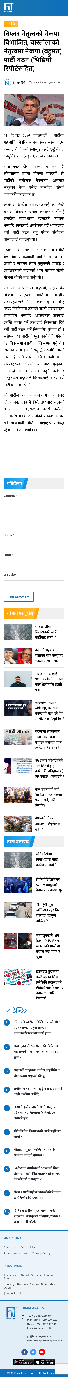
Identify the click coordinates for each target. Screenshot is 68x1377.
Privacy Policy (41, 1253)
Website (10, 574)
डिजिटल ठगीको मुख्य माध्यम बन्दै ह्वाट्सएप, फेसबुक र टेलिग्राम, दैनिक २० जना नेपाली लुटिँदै (38, 1216)
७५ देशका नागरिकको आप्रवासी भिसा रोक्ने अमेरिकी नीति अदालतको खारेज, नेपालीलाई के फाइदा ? (37, 1174)
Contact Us (28, 1247)
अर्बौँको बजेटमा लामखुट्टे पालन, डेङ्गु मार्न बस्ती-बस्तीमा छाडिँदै (38, 1091)
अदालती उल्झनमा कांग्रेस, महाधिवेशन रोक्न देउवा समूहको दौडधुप (37, 1073)
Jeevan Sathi (12, 1293)
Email (9, 555)
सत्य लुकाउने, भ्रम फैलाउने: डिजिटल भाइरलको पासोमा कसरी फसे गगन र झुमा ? (36, 1051)
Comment (12, 496)
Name (9, 535)
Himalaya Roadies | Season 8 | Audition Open (30, 1285)
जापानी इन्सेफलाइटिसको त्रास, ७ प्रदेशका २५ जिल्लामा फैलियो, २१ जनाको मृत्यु (34, 1113)
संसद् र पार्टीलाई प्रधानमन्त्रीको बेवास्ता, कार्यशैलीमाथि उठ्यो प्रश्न (37, 1195)
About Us (10, 1247)
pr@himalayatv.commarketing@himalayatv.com (45, 1338)
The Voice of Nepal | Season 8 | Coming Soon (29, 1276)
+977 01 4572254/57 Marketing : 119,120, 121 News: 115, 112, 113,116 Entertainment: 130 (42, 1322)
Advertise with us (15, 1253)
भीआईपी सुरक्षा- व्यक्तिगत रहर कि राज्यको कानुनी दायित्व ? (34, 1152)
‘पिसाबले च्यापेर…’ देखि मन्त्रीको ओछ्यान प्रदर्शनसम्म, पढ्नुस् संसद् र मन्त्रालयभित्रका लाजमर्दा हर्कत (39, 1027)
